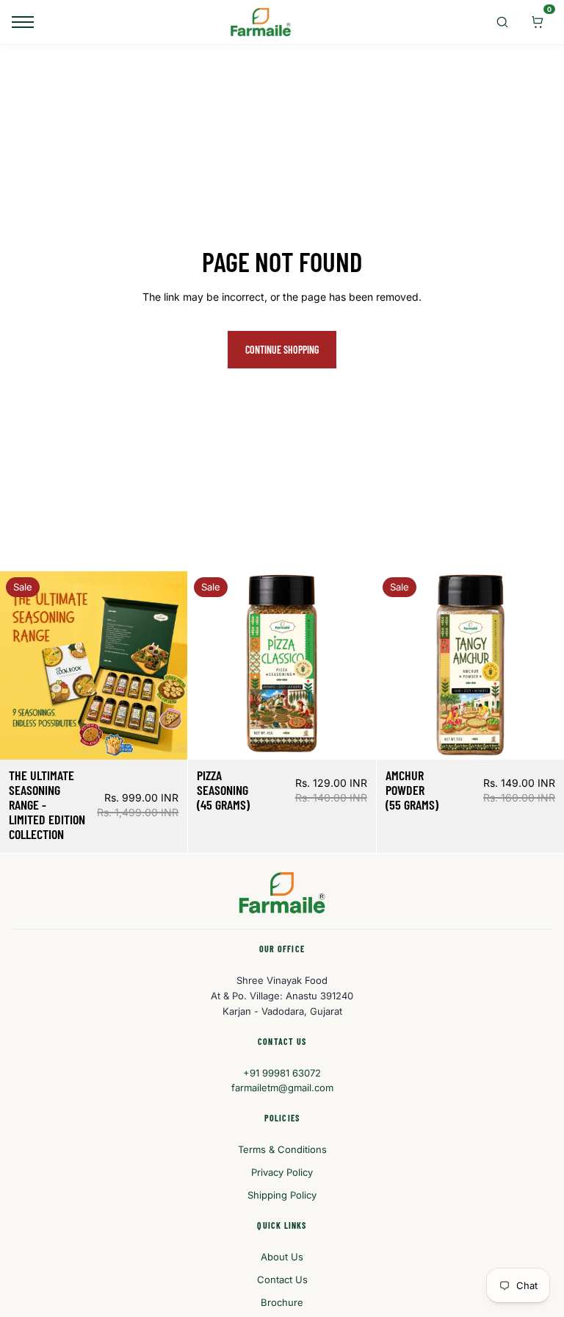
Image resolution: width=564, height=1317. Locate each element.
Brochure (282, 1302)
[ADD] (165, 737)
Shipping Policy (282, 1195)
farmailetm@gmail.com (282, 1087)
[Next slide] (165, 665)
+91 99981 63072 (282, 1073)
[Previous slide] (22, 665)
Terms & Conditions (282, 1149)
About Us (282, 1257)
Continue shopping (282, 349)
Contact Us (282, 1279)
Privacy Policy (282, 1172)
